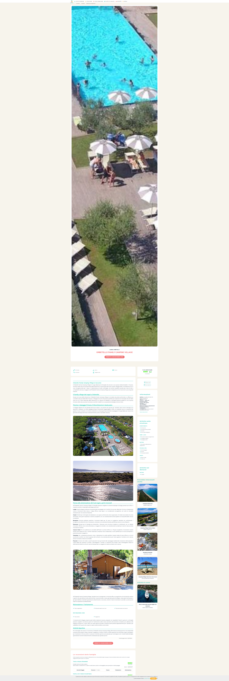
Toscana (83, 3)
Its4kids (114, 657)
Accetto (153, 678)
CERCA (125, 1)
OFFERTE (119, 1)
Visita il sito (147, 382)
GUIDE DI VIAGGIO (109, 1)
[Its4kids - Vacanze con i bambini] (72, 2)
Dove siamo (147, 385)
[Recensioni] (146, 372)
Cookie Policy (147, 678)
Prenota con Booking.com (114, 357)
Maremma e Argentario (90, 3)
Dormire (78, 3)
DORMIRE (80, 1)
